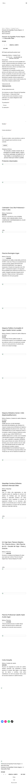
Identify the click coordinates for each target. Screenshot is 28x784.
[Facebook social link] (11, 1)
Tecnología (3, 736)
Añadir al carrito (14, 45)
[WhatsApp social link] (15, 1)
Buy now (5, 48)
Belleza (8, 28)
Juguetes (3, 734)
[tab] (9, 57)
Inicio (3, 28)
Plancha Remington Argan (10, 253)
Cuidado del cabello (16, 333)
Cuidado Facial (15, 28)
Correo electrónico (7, 130)
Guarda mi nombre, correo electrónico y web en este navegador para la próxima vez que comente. (13, 140)
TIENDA (3, 748)
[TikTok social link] (16, 1)
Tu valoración (5, 107)
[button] (3, 224)
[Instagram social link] (13, 1)
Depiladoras (9, 213)
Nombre (4, 124)
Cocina (2, 739)
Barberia (8, 333)
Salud (2, 731)
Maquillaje (8, 488)
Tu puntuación (6, 102)
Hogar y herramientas (6, 726)
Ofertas (2, 751)
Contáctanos (4, 753)
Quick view (3, 228)
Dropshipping (4, 756)
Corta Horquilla (7, 660)
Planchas (8, 256)
